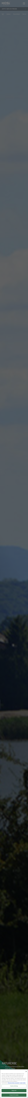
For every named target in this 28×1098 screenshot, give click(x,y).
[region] (14, 1083)
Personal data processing (13, 1083)
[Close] (26, 1071)
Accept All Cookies (14, 1095)
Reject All (14, 1090)
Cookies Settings (14, 1086)
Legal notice (23, 1083)
